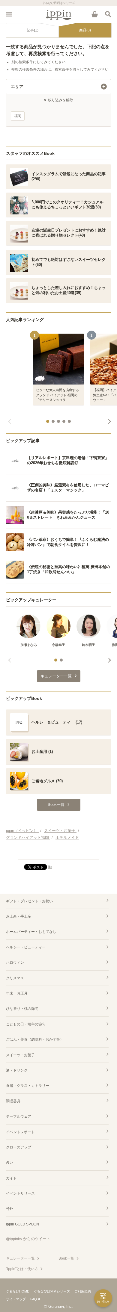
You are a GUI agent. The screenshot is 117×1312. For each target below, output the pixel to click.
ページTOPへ (58, 852)
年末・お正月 (17, 993)
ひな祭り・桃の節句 (22, 1009)
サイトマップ (16, 1299)
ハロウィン (15, 962)
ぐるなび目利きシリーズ (52, 1291)
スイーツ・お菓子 (20, 1055)
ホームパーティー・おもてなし (31, 932)
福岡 (17, 116)
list (50, 866)
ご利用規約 (82, 1291)
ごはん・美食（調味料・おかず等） (35, 1039)
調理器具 (13, 1101)
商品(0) (85, 30)
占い (9, 1162)
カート (94, 14)
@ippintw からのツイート (28, 1239)
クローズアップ (18, 1147)
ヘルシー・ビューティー (26, 947)
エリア (17, 86)
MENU (9, 14)
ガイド (11, 1178)
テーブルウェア (18, 1116)
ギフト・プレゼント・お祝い (29, 901)
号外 (9, 1209)
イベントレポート (20, 1132)
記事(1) (32, 30)
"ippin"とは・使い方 (22, 1269)
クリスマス (15, 978)
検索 (108, 14)
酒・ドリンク (17, 1070)
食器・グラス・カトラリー (27, 1086)
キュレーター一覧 (20, 1258)
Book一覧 (66, 1258)
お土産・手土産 (18, 916)
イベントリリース (20, 1193)
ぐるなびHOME (17, 1291)
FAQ (33, 1299)
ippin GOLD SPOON (22, 1224)
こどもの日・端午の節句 (26, 1024)
